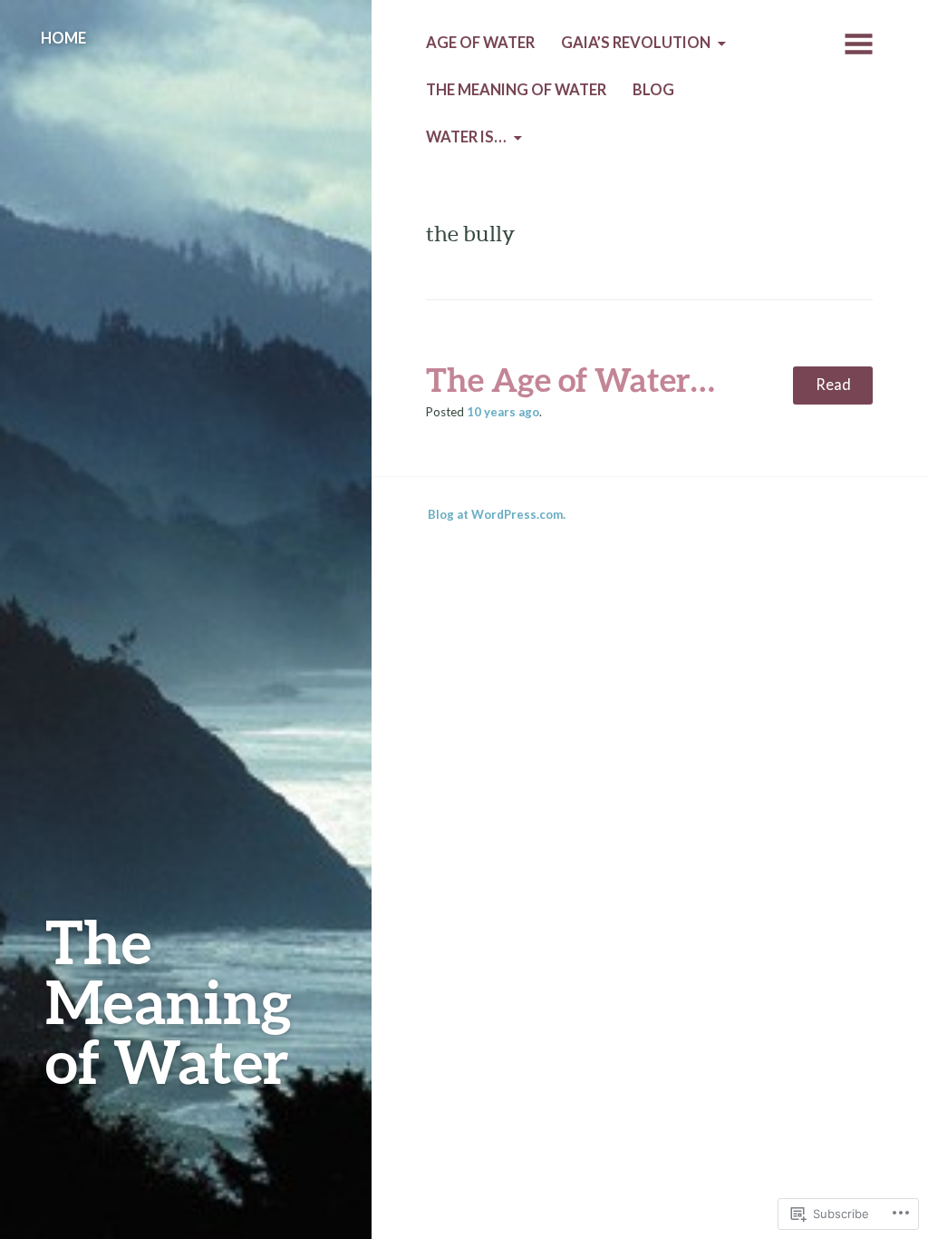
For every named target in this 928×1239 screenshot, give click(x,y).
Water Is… (466, 137)
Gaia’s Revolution (635, 43)
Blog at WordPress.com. (497, 514)
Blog (653, 90)
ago (503, 412)
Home (63, 38)
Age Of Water (480, 43)
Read (833, 385)
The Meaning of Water (168, 1001)
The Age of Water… (570, 379)
